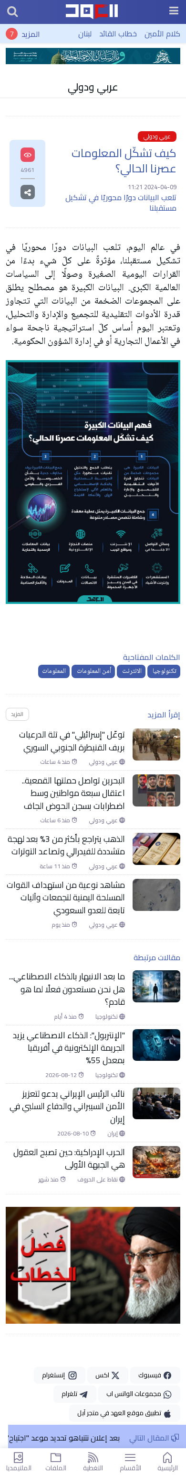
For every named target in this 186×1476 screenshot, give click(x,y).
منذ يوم (62, 924)
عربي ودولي (93, 86)
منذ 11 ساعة (56, 866)
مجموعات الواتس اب (134, 1393)
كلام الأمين (162, 33)
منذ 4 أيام (66, 1016)
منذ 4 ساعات (56, 762)
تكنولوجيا (163, 671)
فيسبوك (150, 1375)
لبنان (85, 33)
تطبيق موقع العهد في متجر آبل (120, 1413)
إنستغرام (55, 1375)
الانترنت (131, 671)
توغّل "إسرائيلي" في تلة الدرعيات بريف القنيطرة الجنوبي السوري (72, 741)
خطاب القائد (118, 33)
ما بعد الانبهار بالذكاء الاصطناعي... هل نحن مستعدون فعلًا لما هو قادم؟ (67, 989)
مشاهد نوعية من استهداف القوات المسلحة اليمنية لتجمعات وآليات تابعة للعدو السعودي (66, 898)
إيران (113, 1133)
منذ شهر (49, 1179)
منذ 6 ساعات (56, 820)
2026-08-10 (73, 1133)
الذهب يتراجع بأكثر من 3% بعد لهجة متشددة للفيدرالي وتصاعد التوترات (66, 845)
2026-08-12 (61, 1075)
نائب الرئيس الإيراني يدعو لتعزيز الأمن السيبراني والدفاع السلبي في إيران (67, 1106)
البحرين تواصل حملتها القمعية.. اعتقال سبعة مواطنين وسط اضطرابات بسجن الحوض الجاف (73, 793)
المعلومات (54, 671)
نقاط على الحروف (98, 1179)
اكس (103, 1375)
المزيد (30, 33)
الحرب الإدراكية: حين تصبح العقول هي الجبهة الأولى (69, 1158)
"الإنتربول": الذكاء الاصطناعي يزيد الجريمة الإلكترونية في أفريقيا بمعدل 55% (69, 1048)
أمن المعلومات (93, 671)
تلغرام (70, 1393)
